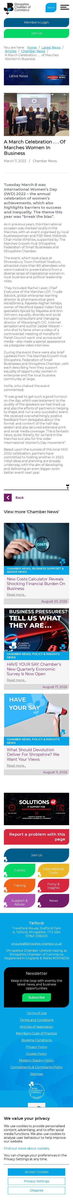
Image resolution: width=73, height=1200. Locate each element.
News (53, 901)
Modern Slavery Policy (36, 1060)
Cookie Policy (36, 1054)
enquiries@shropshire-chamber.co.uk (36, 943)
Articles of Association (36, 1027)
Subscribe (36, 997)
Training (19, 885)
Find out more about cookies (26, 1148)
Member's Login (36, 22)
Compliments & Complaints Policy (37, 1067)
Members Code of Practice (36, 1033)
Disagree (36, 1190)
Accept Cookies (36, 1172)
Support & (19, 902)
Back (20, 498)
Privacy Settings (36, 1181)
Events (19, 870)
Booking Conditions (36, 1040)
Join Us (36, 33)
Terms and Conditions (36, 1020)
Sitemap (36, 1074)
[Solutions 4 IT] (36, 809)
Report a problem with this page (37, 837)
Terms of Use (36, 1013)
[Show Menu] (64, 7)
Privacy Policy (36, 1047)
